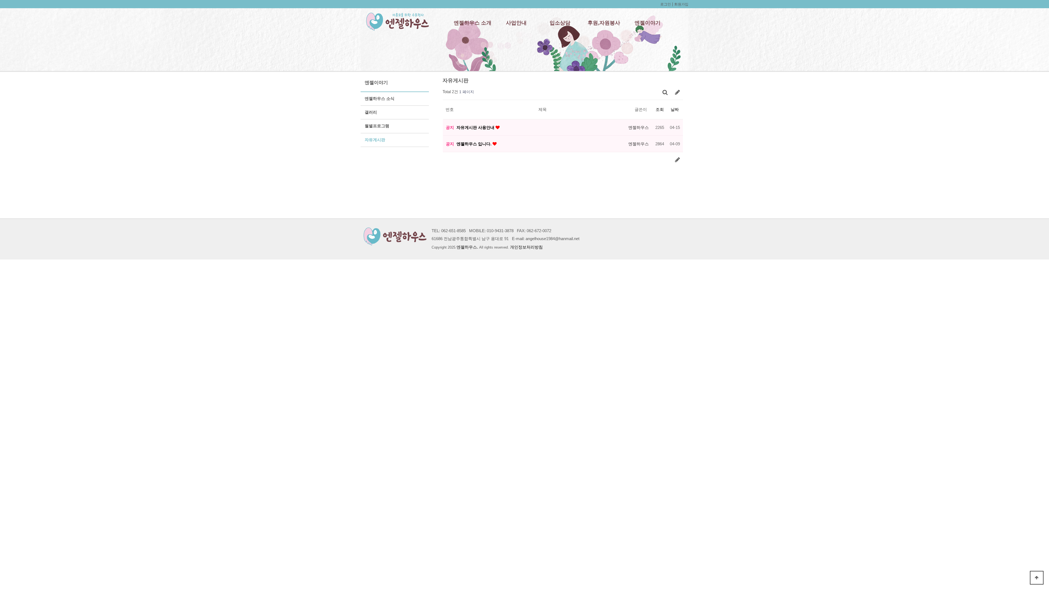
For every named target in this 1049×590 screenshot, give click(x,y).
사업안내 (516, 23)
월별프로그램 (377, 126)
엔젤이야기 (648, 23)
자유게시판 (375, 140)
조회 (660, 109)
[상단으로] (1037, 578)
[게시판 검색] (665, 92)
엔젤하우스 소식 (379, 98)
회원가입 (681, 4)
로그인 (665, 4)
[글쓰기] (677, 92)
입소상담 (560, 23)
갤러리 (371, 112)
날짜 (675, 109)
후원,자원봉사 (604, 23)
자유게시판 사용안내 (476, 127)
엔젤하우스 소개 (472, 23)
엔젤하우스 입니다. (474, 143)
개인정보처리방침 (526, 247)
